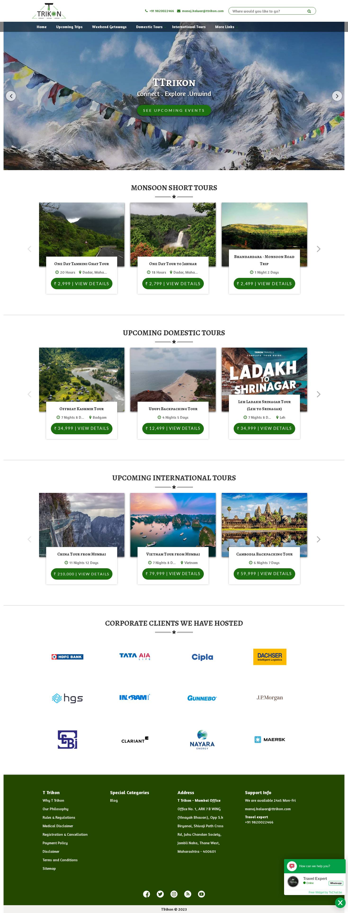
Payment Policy (55, 842)
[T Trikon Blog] (187, 894)
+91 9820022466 (161, 11)
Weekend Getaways (109, 26)
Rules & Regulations (59, 817)
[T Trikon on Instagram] (174, 894)
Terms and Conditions (60, 859)
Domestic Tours (149, 26)
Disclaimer (51, 851)
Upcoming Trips (69, 26)
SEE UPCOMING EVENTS (174, 110)
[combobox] (270, 11)
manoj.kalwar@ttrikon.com (202, 11)
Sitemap (49, 868)
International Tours (189, 26)
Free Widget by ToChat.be (325, 892)
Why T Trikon (53, 800)
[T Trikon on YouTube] (201, 894)
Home (42, 26)
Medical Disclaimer (58, 825)
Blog (114, 800)
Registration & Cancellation (65, 834)
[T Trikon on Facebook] (146, 894)
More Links (224, 26)
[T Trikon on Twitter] (160, 894)
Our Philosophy (55, 808)
